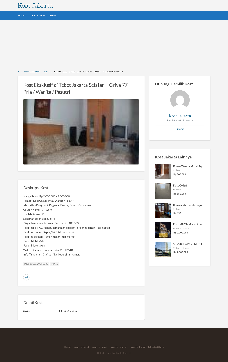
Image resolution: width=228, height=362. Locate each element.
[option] (81, 131)
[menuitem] (21, 15)
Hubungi (180, 128)
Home (21, 15)
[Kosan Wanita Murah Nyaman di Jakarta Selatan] (163, 171)
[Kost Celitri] (163, 190)
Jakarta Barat (81, 347)
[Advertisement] (114, 43)
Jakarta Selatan (118, 347)
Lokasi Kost (36, 15)
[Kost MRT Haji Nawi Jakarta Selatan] (163, 229)
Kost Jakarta (35, 5)
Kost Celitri (180, 185)
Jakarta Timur (137, 347)
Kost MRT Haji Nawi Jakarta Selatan (195, 224)
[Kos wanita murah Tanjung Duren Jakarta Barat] (163, 210)
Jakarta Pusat (99, 347)
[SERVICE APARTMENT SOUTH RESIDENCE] (163, 249)
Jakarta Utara (156, 347)
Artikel (52, 15)
